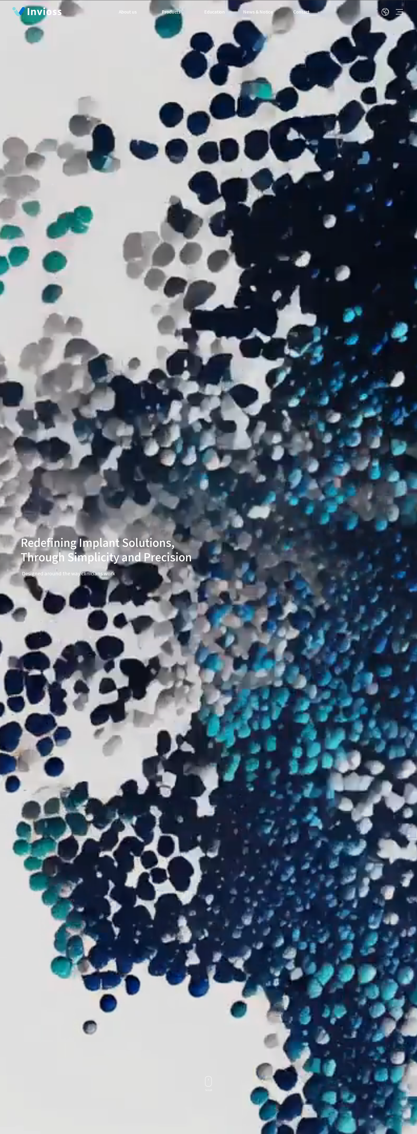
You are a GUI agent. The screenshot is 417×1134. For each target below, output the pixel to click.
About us (128, 12)
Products (171, 12)
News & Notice (258, 12)
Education (214, 12)
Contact (301, 12)
